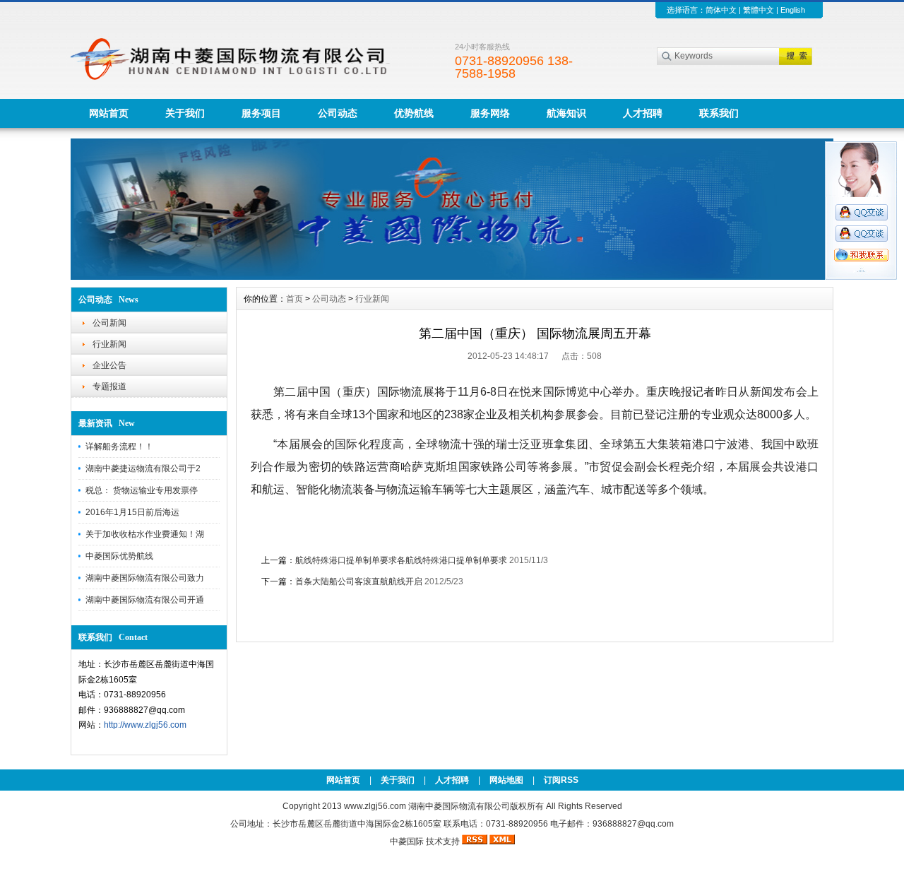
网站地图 (506, 780)
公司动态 (337, 113)
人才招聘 (642, 113)
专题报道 (109, 386)
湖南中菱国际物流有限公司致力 (144, 578)
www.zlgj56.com (376, 806)
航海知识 (566, 113)
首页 (294, 299)
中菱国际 (407, 841)
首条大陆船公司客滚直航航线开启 (358, 581)
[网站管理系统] (452, 276)
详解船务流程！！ (119, 446)
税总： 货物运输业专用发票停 (141, 490)
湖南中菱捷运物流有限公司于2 (143, 468)
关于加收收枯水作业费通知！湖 (144, 534)
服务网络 (490, 113)
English (792, 10)
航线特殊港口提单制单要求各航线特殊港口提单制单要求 (401, 560)
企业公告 (109, 365)
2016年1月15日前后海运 (132, 512)
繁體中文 (758, 10)
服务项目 (261, 113)
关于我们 (185, 113)
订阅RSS (561, 780)
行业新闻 (109, 344)
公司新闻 (109, 323)
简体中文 (721, 10)
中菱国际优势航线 (119, 556)
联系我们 (719, 113)
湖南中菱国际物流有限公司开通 (144, 600)
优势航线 (414, 113)
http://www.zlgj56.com (145, 725)
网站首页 (109, 113)
